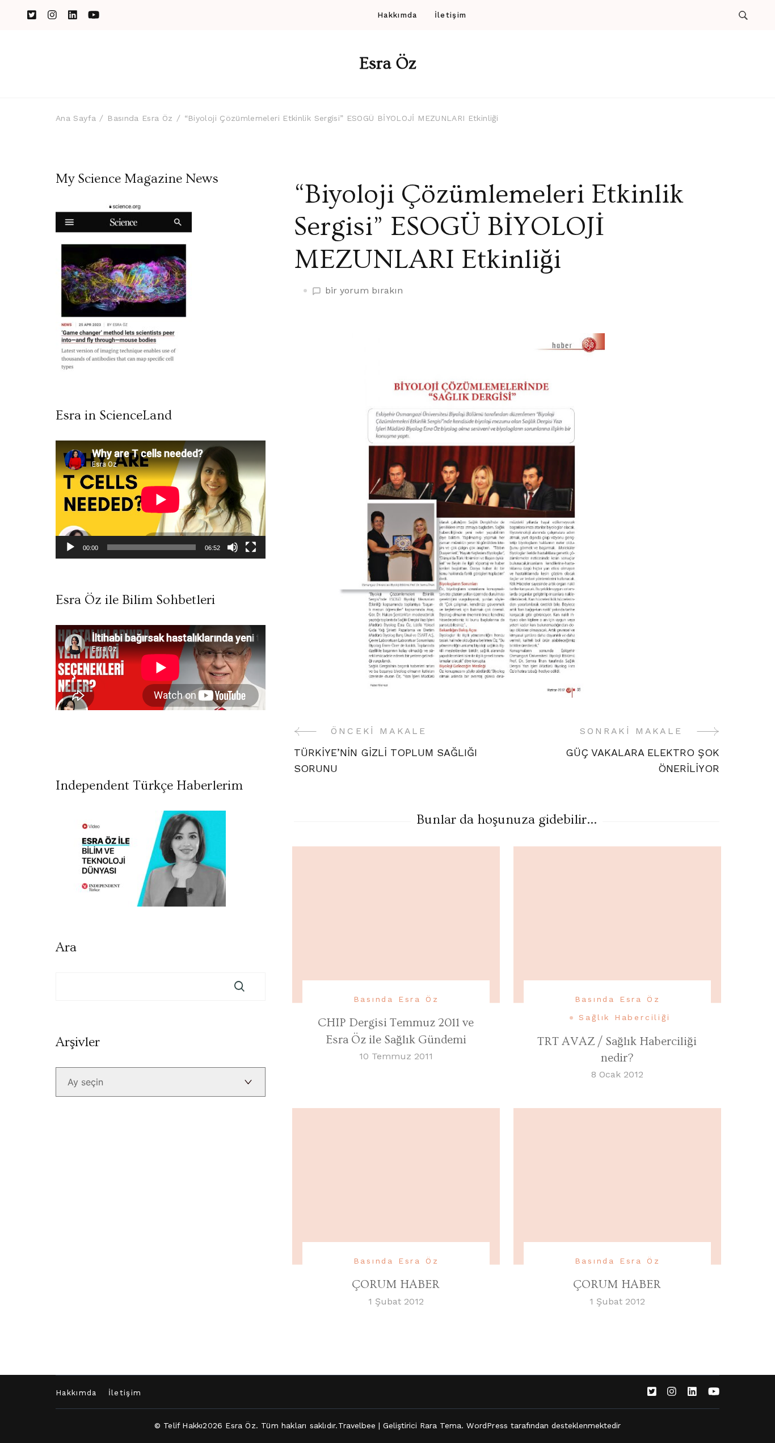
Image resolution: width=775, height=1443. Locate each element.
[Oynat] (70, 547)
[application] (161, 500)
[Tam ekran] (250, 547)
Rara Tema (441, 1425)
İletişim (450, 15)
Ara (66, 947)
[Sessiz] (232, 547)
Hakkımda (397, 15)
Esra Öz (387, 63)
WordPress (487, 1425)
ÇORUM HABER (396, 1284)
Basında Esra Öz (396, 999)
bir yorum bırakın (364, 291)
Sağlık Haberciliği (624, 1017)
